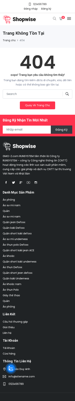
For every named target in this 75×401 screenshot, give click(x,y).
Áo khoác (9, 256)
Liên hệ (7, 333)
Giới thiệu (9, 327)
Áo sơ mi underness (15, 239)
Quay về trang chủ (37, 105)
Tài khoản (9, 348)
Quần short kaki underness (19, 261)
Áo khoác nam (12, 284)
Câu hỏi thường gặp (15, 321)
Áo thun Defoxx (12, 267)
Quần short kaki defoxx (17, 233)
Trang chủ (9, 40)
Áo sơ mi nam (11, 205)
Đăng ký (46, 9)
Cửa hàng (9, 353)
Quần (6, 211)
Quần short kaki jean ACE (18, 250)
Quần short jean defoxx (17, 273)
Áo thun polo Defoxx (15, 245)
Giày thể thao (11, 295)
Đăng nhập (31, 9)
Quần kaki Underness (16, 278)
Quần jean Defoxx (14, 222)
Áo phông (9, 199)
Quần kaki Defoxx (14, 228)
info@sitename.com (22, 376)
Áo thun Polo (11, 290)
